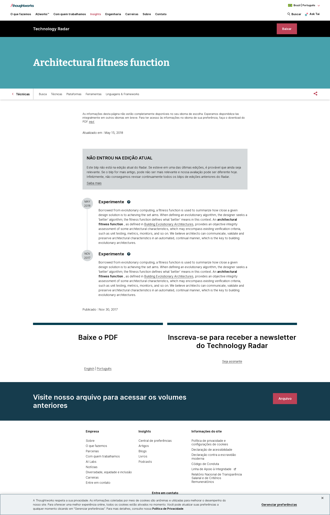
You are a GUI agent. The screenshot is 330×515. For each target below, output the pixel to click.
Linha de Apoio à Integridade (211, 469)
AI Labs (91, 461)
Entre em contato (98, 482)
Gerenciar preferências (279, 504)
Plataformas (73, 94)
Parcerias (92, 451)
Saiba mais (94, 183)
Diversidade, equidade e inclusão (109, 472)
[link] (287, 28)
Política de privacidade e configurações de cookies (209, 442)
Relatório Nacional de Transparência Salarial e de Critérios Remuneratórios (216, 478)
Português (104, 368)
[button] (128, 202)
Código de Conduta (205, 464)
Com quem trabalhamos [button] (69, 14)
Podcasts (145, 461)
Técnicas (56, 94)
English (89, 368)
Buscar (296, 14)
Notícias (91, 467)
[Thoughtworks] (22, 4)
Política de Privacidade (167, 508)
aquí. (92, 121)
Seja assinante (232, 361)
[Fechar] (322, 498)
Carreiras (92, 477)
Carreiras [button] (131, 14)
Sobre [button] (147, 14)
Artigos (144, 446)
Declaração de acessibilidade (211, 449)
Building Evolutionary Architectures (168, 224)
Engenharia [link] (113, 14)
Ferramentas (94, 94)
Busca (43, 94)
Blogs (143, 451)
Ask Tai (315, 14)
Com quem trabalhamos (103, 456)
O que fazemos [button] (20, 14)
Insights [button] (95, 14)
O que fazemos (96, 446)
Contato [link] (161, 14)
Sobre (90, 440)
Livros (143, 456)
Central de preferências (155, 440)
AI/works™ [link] (42, 14)
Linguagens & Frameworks (122, 94)
